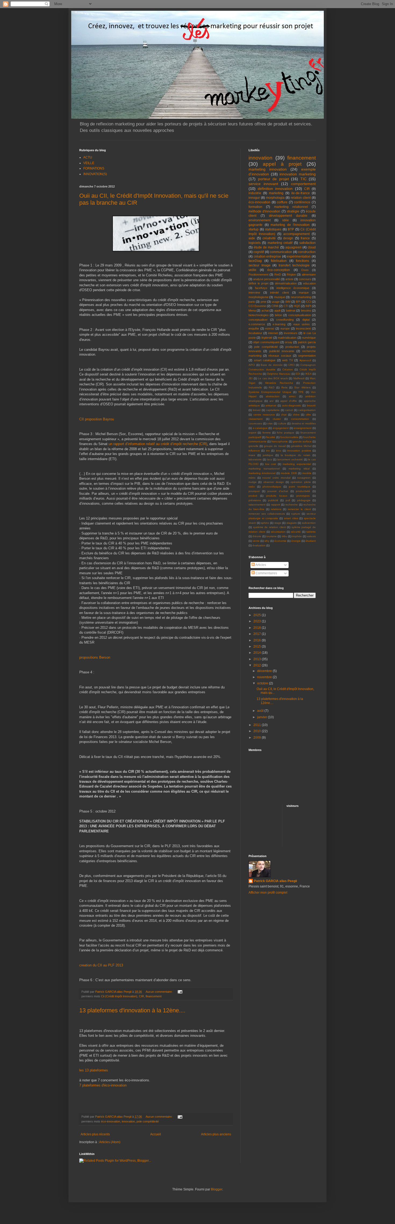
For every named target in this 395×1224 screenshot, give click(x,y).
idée (285, 220)
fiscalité (270, 437)
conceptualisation (299, 315)
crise (270, 423)
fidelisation (279, 261)
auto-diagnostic (291, 405)
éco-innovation (110, 1121)
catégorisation (307, 410)
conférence (302, 202)
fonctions (302, 261)
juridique (268, 455)
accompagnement (296, 234)
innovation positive (299, 450)
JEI (251, 378)
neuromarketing (301, 297)
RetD (277, 274)
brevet (257, 410)
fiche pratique (285, 432)
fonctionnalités (289, 437)
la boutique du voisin (296, 455)
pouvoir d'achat (277, 491)
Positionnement (258, 274)
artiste (289, 279)
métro (252, 477)
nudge (253, 482)
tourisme (271, 536)
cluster (277, 418)
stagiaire (291, 522)
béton (278, 315)
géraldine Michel (301, 446)
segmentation (307, 355)
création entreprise (267, 256)
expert (252, 432)
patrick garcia (307, 342)
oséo (252, 486)
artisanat (270, 405)
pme (263, 301)
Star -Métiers (302, 387)
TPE (301, 392)
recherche (291, 504)
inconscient (303, 328)
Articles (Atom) (109, 1142)
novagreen (304, 477)
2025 (257, 615)
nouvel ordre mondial (276, 477)
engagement (281, 428)
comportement (303, 184)
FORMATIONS (93, 168)
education (309, 283)
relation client (301, 198)
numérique (309, 337)
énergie (296, 540)
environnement (260, 220)
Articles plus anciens (216, 1134)
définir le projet (258, 283)
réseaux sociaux (279, 355)
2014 (257, 653)
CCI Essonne (257, 306)
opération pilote (300, 482)
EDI (298, 373)
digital (306, 319)
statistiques (273, 229)
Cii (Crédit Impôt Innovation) (119, 996)
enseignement (302, 428)
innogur (254, 198)
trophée (297, 536)
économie (280, 540)
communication (281, 252)
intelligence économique (292, 288)
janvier (262, 717)
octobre (263, 683)
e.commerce (257, 324)
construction (307, 252)
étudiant (311, 540)
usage (276, 301)
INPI (308, 306)
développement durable (288, 216)
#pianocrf (305, 360)
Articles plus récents (95, 1134)
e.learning (279, 324)
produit (253, 495)
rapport (275, 504)
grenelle (253, 446)
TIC (303, 179)
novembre (265, 677)
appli (277, 310)
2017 (257, 634)
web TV (287, 360)
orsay (288, 342)
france (305, 238)
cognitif (258, 252)
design (288, 238)
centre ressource (264, 414)
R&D (271, 387)
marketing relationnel (291, 207)
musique (279, 297)
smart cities (291, 518)
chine (296, 414)
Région (291, 274)
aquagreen (293, 247)
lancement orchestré (290, 459)
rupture (295, 513)
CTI (285, 306)
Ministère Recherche (279, 382)
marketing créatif (280, 243)
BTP (291, 229)
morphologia (275, 198)
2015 (257, 646)
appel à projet (282, 164)
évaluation (259, 545)
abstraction (272, 396)
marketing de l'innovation (290, 225)
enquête (254, 328)
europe (285, 328)
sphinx (265, 522)
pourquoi (254, 491)
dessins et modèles (304, 423)
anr (272, 400)
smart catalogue (265, 360)
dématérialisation (286, 283)
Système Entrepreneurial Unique (270, 392)
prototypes (303, 495)
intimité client (279, 292)
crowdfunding (285, 319)
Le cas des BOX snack (273, 378)
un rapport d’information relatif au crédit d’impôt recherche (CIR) (158, 444)
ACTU (87, 157)
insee (252, 455)
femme (267, 432)
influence (254, 450)
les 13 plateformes (93, 1070)
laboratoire (255, 459)
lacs (269, 459)
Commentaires (266, 573)
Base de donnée (271, 364)
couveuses (255, 423)
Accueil (155, 1134)
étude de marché (266, 247)
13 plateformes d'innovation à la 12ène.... (132, 1010)
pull (288, 500)
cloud (312, 247)
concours (305, 279)
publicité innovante (282, 351)
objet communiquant (266, 342)
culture (282, 423)
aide (252, 238)
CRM (274, 306)
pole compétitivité (148, 1121)
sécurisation (278, 531)
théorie (257, 536)
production (292, 346)
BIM (287, 301)
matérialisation (287, 337)
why (266, 540)
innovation (128, 1121)
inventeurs (290, 333)
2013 (257, 659)
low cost (270, 464)
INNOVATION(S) (95, 174)
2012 (257, 665)
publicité (273, 500)
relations (276, 509)
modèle (306, 473)
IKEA (308, 373)
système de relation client (269, 527)
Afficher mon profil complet (268, 892)
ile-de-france (300, 193)
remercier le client (299, 509)
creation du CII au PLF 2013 (101, 965)
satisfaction (307, 243)
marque (304, 292)
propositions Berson (94, 657)
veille (252, 270)
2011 (257, 725)
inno (278, 450)
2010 (257, 731)
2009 (257, 737)
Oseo (304, 270)
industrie (255, 193)
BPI (298, 301)
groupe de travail (274, 446)
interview (254, 292)
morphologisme (258, 297)
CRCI (291, 364)
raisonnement (257, 504)
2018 (257, 628)
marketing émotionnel (262, 473)
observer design (273, 482)
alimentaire (309, 274)
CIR (141, 996)
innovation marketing (297, 174)
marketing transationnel (264, 468)
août (260, 711)
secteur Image (260, 265)
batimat (290, 310)
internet (273, 333)
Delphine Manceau (278, 373)
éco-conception (278, 270)
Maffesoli (298, 378)
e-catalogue (260, 428)
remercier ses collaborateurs (267, 513)
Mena (252, 310)
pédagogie (304, 500)
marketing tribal (299, 468)
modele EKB (289, 473)
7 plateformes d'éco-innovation (103, 1085)
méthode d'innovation (264, 211)
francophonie (279, 441)
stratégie (293, 211)
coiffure (282, 202)
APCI (252, 364)
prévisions (255, 500)
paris (252, 301)
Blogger (216, 1189)
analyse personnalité (266, 279)
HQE (297, 306)
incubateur (255, 333)
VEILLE (88, 163)
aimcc (292, 396)
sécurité (296, 531)
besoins (306, 310)
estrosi (269, 328)
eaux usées (301, 324)
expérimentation (299, 256)
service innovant (263, 184)
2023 (257, 621)
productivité (303, 491)
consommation (300, 418)
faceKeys (261, 288)
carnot (289, 410)
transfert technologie (294, 265)
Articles (260, 565)
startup (253, 229)
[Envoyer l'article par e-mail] (179, 991)
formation (255, 207)
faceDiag (255, 261)
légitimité (266, 337)
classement (256, 418)
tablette (311, 531)
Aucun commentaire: (159, 991)
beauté (311, 405)
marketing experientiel (297, 464)
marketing (276, 193)
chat (283, 414)
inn (268, 450)
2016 (257, 640)
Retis (284, 387)
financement (153, 996)
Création (287, 369)
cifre (308, 414)
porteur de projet (273, 179)
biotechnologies (259, 315)
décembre (265, 671)
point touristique (299, 486)
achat (265, 310)
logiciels (255, 243)
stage (277, 522)
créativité (269, 238)
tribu (284, 536)
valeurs (311, 536)
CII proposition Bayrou (96, 419)
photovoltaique (272, 486)
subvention (309, 522)
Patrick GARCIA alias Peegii (275, 881)
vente (256, 540)
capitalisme (273, 410)
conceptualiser (258, 319)
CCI (308, 301)
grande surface (302, 441)
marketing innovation (268, 169)
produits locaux (276, 495)
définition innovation (275, 188)
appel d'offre (288, 400)
